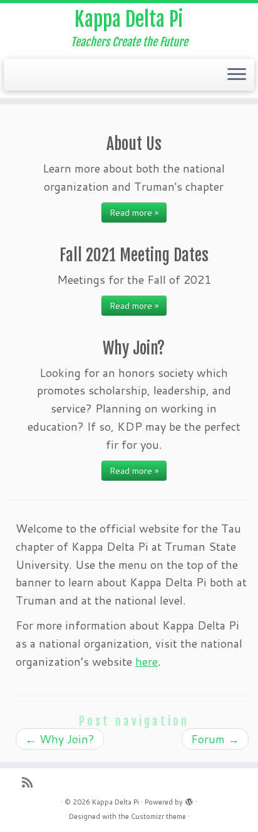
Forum (215, 739)
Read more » (134, 212)
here (146, 661)
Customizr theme (158, 816)
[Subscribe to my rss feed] (30, 782)
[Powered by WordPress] (189, 799)
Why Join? (60, 739)
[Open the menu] (236, 75)
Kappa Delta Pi (129, 19)
